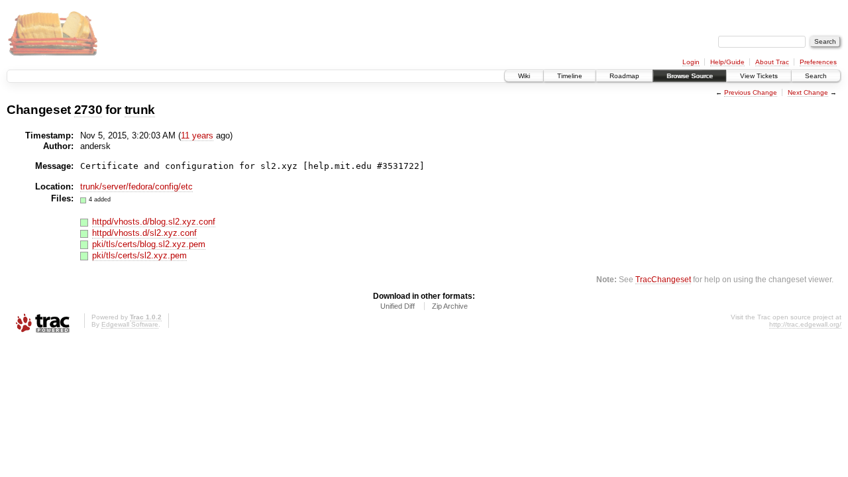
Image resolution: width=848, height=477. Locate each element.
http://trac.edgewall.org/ (805, 324)
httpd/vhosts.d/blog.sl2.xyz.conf (153, 222)
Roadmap (624, 76)
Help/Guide (727, 62)
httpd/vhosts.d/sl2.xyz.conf (144, 233)
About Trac (772, 62)
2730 (88, 110)
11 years (197, 135)
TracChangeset (663, 279)
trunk (140, 110)
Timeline (569, 76)
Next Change (808, 92)
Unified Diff (397, 306)
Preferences (818, 62)
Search (816, 76)
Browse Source (689, 76)
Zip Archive (450, 306)
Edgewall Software (129, 324)
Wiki (524, 76)
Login (691, 62)
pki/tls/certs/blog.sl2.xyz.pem (148, 244)
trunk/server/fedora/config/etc (136, 186)
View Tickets (759, 76)
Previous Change (750, 92)
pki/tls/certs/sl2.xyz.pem (139, 255)
